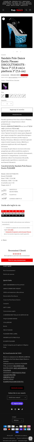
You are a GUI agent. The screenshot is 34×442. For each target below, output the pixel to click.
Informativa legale (22, 440)
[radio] (5, 86)
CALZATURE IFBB (9, 375)
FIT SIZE (10, 229)
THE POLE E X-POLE (18, 372)
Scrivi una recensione (17, 260)
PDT (12, 435)
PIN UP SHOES (7, 330)
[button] (3, 10)
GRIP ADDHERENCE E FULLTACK (13, 284)
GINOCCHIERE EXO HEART (12, 288)
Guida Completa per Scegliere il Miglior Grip (15, 346)
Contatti (6, 303)
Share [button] (5, 240)
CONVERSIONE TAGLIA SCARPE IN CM (15, 315)
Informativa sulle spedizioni (10, 440)
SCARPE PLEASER (9, 341)
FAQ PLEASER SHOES (10, 318)
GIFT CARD (6, 307)
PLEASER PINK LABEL (10, 333)
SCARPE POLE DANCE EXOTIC (13, 381)
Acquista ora (17, 114)
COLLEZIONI (7, 322)
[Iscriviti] (25, 398)
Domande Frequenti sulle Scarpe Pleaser (18, 231)
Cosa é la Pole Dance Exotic (11, 299)
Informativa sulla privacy (9, 438)
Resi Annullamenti (9, 270)
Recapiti (31, 440)
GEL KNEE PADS (18, 366)
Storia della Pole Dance (10, 296)
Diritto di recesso (8, 274)
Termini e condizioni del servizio (25, 438)
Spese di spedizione (13, 77)
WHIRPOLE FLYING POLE (11, 337)
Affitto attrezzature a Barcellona (13, 292)
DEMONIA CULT (8, 377)
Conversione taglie (9, 311)
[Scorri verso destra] (20, 52)
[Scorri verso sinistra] (13, 52)
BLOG (5, 326)
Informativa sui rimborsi (21, 435)
